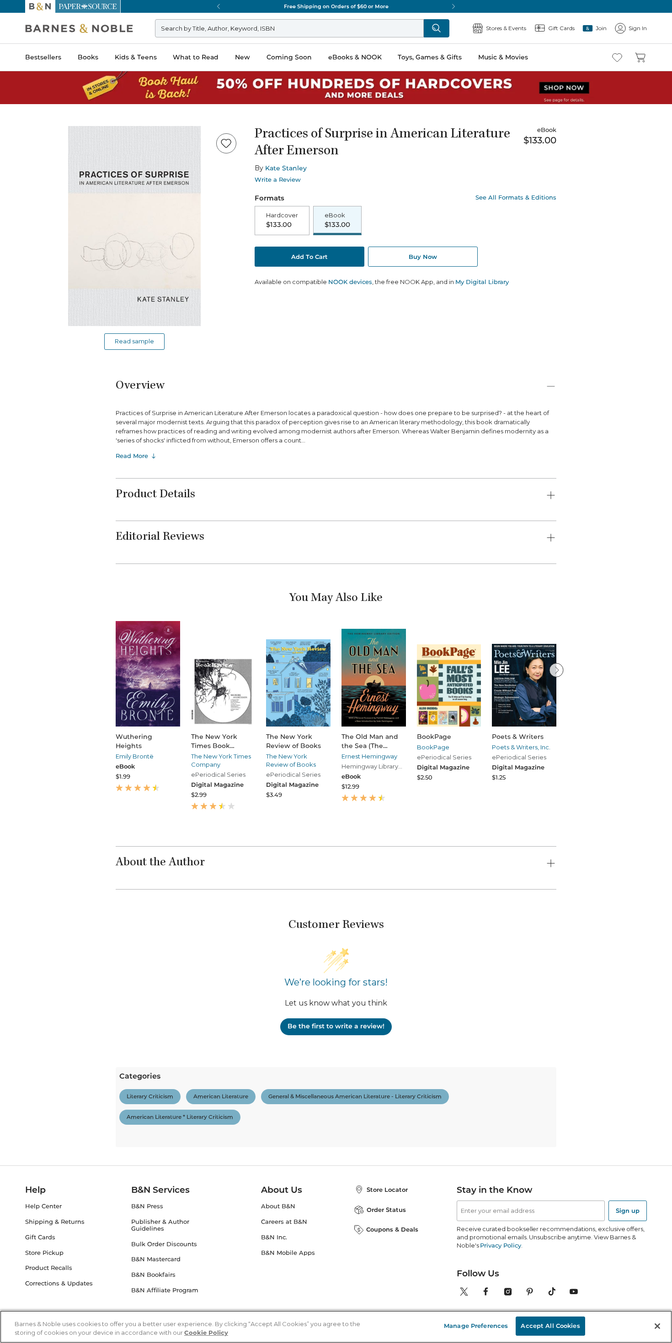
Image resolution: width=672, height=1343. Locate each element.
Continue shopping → (36, 114)
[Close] (13, 63)
